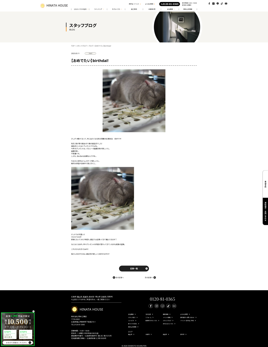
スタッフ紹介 (131, 317)
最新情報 (165, 314)
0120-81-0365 (79, 324)
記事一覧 (134, 268)
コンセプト (131, 321)
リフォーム (148, 317)
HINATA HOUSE (91, 309)
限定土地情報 (187, 9)
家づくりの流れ (132, 324)
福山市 (79, 297)
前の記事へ (119, 277)
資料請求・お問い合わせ (187, 317)
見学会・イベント (134, 4)
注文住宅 (148, 314)
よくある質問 (149, 4)
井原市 (103, 297)
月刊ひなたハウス (168, 324)
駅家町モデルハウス (151, 321)
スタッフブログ (167, 321)
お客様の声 (151, 9)
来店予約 (265, 184)
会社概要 (131, 314)
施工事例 (134, 9)
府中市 (91, 297)
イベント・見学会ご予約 (187, 321)
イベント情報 (166, 317)
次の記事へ (149, 277)
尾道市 (85, 297)
